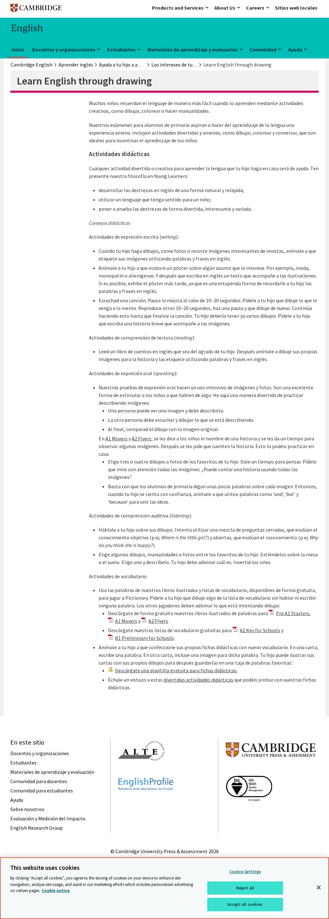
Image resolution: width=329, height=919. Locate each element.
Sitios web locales (296, 7)
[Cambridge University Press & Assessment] (271, 770)
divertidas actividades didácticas (198, 679)
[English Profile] (145, 802)
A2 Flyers (141, 438)
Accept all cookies (244, 904)
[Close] (319, 887)
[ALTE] (141, 772)
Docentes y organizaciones (63, 49)
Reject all (245, 888)
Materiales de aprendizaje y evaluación (192, 49)
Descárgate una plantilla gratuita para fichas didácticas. (176, 670)
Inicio (18, 49)
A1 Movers (116, 438)
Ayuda (295, 49)
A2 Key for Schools (260, 630)
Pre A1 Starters (292, 613)
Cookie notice (56, 890)
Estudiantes (121, 49)
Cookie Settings (245, 871)
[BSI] (249, 812)
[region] (164, 888)
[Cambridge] (36, 9)
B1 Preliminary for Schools (144, 638)
